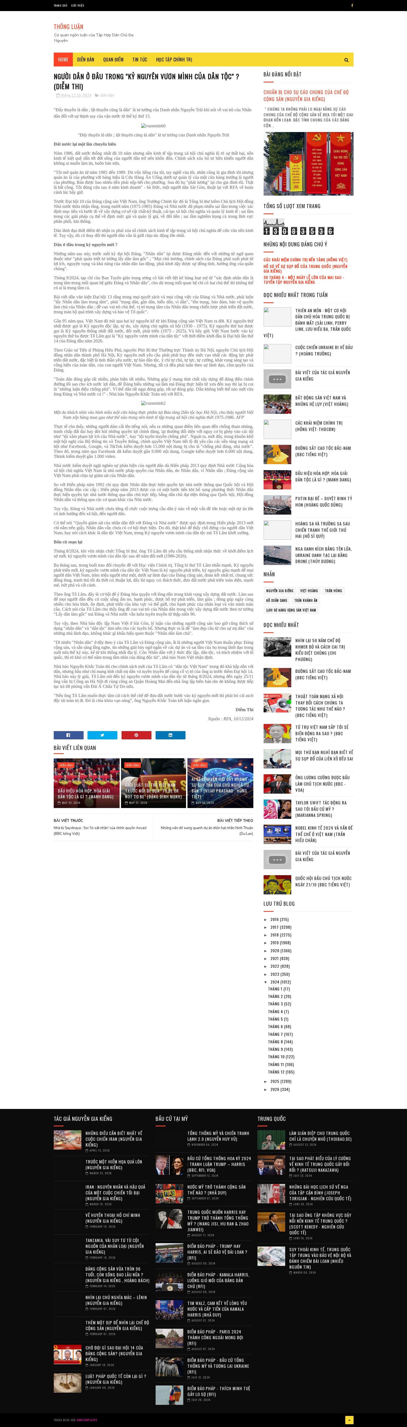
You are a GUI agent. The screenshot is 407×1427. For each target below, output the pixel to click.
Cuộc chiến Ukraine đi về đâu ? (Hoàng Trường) (324, 350)
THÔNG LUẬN (68, 26)
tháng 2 (276, 996)
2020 (275, 950)
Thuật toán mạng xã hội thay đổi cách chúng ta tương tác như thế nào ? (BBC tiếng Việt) (320, 705)
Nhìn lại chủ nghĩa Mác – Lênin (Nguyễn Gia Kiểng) (116, 1300)
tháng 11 (276, 1064)
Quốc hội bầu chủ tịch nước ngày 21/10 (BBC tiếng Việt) (323, 881)
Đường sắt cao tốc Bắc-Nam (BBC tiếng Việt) (323, 451)
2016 (275, 919)
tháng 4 (276, 1011)
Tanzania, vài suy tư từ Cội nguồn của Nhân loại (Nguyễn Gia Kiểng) (115, 1246)
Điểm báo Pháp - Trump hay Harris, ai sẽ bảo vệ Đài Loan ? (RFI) (217, 1252)
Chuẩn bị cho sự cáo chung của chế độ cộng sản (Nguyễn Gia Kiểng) (306, 95)
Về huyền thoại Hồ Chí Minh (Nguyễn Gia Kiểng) (113, 1218)
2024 (275, 982)
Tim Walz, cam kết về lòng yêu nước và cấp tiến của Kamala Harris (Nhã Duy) (217, 1309)
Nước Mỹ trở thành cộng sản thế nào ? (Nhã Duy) (216, 1190)
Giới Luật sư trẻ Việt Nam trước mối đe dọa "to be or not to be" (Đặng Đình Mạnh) (153, 790)
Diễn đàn (85, 59)
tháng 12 (277, 1072)
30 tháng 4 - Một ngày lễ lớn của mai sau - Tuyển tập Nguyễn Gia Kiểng (304, 279)
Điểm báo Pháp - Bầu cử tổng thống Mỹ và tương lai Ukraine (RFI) (218, 1366)
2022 (275, 966)
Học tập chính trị (174, 59)
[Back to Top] (349, 1420)
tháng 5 (276, 1019)
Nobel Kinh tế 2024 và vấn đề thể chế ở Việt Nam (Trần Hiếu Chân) (324, 834)
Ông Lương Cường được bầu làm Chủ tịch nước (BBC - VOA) (322, 783)
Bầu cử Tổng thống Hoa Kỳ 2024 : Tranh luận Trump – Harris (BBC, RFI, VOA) (219, 1164)
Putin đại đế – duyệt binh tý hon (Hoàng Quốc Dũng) (323, 501)
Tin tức (139, 59)
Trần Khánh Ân (306, 600)
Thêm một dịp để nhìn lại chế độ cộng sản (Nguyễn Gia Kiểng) (117, 1325)
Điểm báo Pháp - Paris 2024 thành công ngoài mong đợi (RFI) (215, 1337)
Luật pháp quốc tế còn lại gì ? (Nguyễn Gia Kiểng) (116, 1379)
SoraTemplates (86, 1420)
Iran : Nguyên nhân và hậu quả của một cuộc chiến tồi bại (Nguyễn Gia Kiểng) (115, 1192)
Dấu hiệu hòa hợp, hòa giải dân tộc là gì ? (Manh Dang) (86, 793)
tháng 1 (276, 989)
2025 (275, 1081)
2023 (275, 974)
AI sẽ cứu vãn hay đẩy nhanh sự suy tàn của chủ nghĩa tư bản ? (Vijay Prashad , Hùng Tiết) (220, 787)
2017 (275, 927)
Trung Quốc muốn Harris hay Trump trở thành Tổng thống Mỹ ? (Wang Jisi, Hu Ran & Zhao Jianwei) (218, 1220)
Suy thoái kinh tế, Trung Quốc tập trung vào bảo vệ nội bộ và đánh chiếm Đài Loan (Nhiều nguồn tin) (320, 1258)
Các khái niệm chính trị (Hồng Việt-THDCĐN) (319, 426)
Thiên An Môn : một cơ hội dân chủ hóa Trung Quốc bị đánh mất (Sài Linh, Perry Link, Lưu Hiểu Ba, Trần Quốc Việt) (307, 322)
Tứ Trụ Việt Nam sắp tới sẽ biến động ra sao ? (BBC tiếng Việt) (322, 733)
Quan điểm (113, 59)
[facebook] (352, 5)
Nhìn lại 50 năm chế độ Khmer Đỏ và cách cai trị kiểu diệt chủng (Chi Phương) (320, 649)
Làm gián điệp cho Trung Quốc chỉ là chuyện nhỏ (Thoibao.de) (320, 1136)
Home (63, 59)
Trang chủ (60, 5)
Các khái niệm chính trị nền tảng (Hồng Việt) (305, 259)
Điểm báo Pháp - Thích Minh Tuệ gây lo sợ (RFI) (218, 1391)
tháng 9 (276, 1049)
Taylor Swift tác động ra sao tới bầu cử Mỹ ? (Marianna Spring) (321, 808)
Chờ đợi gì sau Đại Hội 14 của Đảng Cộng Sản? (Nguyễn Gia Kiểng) (114, 1353)
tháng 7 (276, 1034)
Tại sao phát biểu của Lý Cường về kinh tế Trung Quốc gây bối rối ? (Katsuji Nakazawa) (320, 1164)
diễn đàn (107, 95)
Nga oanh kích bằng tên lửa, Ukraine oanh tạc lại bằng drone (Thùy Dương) (323, 555)
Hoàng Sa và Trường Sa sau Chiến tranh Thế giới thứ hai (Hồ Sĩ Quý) (322, 529)
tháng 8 (276, 1041)
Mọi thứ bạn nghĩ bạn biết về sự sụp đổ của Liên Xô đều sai (324, 755)
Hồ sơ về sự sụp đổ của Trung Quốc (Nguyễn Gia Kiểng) (305, 268)
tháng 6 (276, 1026)
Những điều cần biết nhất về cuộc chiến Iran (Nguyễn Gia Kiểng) (114, 1139)
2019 (275, 942)
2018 (275, 935)
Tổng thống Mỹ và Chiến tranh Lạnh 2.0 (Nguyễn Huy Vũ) (218, 1136)
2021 (275, 958)
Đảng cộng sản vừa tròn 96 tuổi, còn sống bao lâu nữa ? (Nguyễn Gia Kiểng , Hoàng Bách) (118, 1274)
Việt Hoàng (309, 591)
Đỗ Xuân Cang (276, 600)
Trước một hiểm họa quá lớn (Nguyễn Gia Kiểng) (114, 1164)
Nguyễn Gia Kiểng (279, 591)
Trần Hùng (333, 591)
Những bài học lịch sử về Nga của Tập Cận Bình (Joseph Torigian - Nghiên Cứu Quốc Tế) (320, 1192)
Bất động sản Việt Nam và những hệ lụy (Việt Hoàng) (321, 400)
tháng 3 (276, 1004)
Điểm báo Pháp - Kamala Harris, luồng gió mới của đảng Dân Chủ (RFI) (218, 1280)
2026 (275, 1089)
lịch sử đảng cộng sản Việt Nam (291, 610)
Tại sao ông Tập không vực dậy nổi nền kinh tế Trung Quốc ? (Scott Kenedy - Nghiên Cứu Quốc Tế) (320, 1223)
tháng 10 (277, 1056)
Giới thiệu (77, 5)
